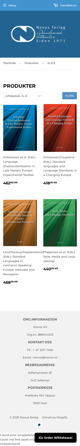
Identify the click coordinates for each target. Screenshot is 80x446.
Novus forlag (29, 417)
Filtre (69, 95)
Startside (9, 63)
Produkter (32, 63)
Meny (12, 5)
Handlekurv (68, 5)
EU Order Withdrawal (55, 438)
